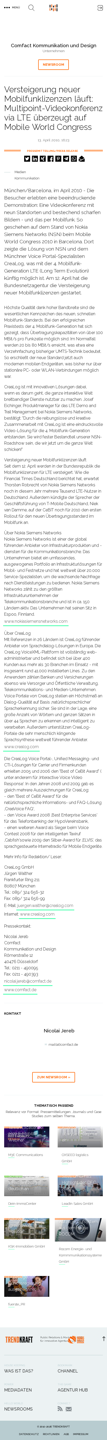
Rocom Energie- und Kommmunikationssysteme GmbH (80, 1255)
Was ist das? (18, 1371)
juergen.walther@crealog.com (45, 905)
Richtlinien (51, 1434)
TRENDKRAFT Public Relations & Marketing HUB (53, 7)
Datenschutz (29, 1434)
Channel (68, 1371)
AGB (66, 1434)
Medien (20, 172)
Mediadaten (18, 1390)
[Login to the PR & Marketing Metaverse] (100, 7)
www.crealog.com (21, 746)
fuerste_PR (16, 1304)
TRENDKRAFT (61, 1426)
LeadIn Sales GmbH (77, 1204)
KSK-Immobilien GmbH (26, 1246)
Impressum (80, 1434)
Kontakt (69, 1409)
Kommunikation (27, 178)
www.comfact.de (20, 989)
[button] (27, 159)
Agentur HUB (73, 1390)
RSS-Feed (60, 1408)
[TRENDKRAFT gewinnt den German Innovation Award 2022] (76, 1341)
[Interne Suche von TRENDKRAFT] (31, 8)
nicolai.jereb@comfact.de (27, 981)
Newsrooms (18, 1409)
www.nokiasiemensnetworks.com (36, 621)
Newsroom (53, 64)
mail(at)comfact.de (63, 1044)
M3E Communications (25, 1155)
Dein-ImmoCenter (22, 1204)
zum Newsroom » (53, 1077)
